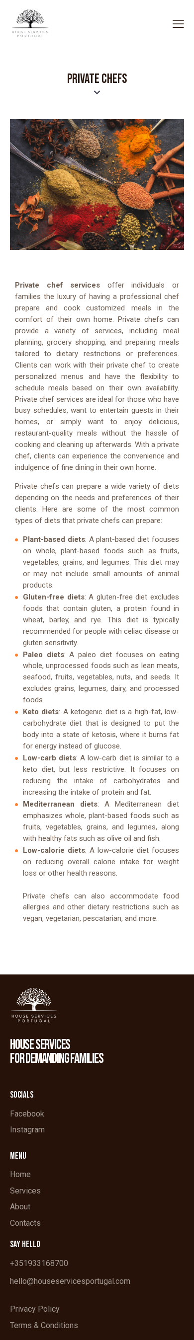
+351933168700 (39, 1263)
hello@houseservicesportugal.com (70, 1281)
